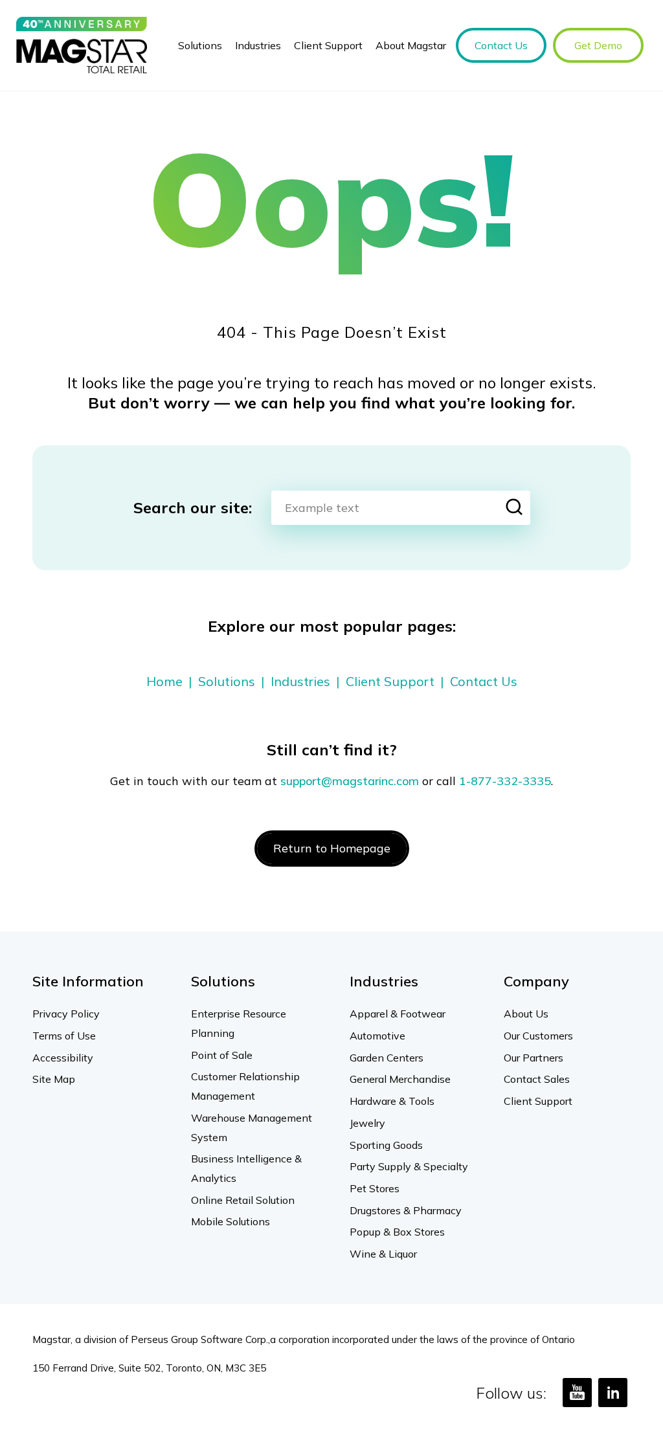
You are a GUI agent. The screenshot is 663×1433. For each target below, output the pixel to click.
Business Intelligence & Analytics (246, 1168)
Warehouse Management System (251, 1127)
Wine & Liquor (383, 1253)
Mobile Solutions (230, 1221)
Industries (300, 681)
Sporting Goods (386, 1145)
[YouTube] (577, 1392)
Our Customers (538, 1035)
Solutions (226, 681)
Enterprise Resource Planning (238, 1023)
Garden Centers (386, 1057)
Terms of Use (64, 1035)
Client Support (390, 681)
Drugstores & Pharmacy (406, 1210)
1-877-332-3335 (505, 780)
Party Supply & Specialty (409, 1166)
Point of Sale (222, 1055)
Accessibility (62, 1057)
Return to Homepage (331, 848)
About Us (526, 1013)
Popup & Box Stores (397, 1231)
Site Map (53, 1078)
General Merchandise (400, 1078)
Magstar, (52, 1339)
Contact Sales (537, 1078)
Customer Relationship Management (245, 1086)
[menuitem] (200, 45)
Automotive (377, 1035)
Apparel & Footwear (397, 1013)
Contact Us (483, 681)
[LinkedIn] (612, 1392)
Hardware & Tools (392, 1100)
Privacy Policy (66, 1013)
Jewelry (367, 1122)
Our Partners (533, 1057)
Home (164, 681)
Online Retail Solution (243, 1200)
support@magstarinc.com (349, 780)
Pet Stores (374, 1188)
